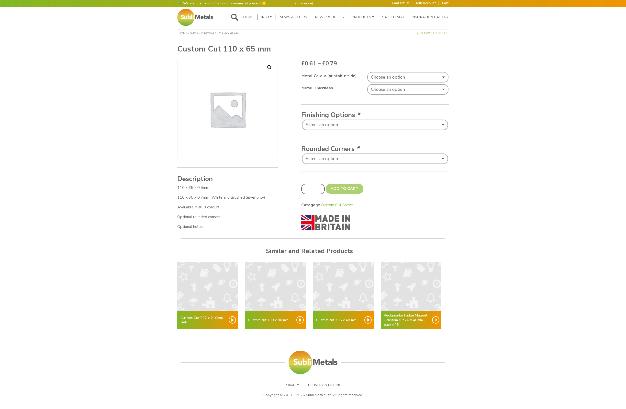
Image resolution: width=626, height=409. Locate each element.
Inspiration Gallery (430, 17)
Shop (194, 33)
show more (303, 3)
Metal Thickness (317, 88)
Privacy (292, 385)
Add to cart (344, 188)
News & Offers (293, 17)
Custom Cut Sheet (337, 205)
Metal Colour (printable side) (329, 76)
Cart (445, 3)
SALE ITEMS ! (393, 17)
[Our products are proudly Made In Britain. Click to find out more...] (325, 222)
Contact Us (401, 3)
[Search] (234, 17)
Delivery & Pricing (324, 385)
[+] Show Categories (432, 33)
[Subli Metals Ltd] (195, 17)
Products (361, 17)
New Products (329, 17)
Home (248, 17)
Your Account (425, 3)
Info (265, 17)
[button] (269, 67)
